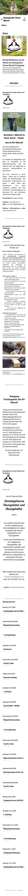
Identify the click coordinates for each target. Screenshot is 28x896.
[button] (14, 613)
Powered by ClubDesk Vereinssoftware (11, 890)
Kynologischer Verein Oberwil (12, 19)
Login (24, 20)
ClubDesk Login (20, 890)
